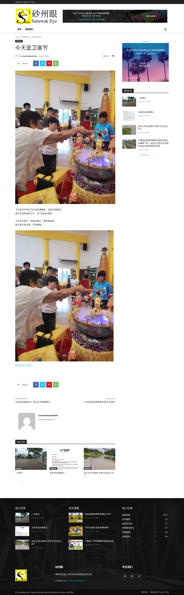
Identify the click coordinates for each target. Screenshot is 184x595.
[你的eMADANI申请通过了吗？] (76, 518)
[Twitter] (42, 63)
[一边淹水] (31, 459)
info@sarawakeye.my (76, 580)
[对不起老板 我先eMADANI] (76, 531)
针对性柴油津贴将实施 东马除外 (100, 402)
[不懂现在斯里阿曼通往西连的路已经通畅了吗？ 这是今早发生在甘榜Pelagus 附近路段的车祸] (129, 144)
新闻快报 (25, 37)
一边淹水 (19, 473)
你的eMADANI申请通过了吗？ (98, 514)
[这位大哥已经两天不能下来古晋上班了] (99, 459)
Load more (144, 155)
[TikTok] (139, 576)
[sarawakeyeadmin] (17, 56)
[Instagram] (132, 576)
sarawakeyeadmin (29, 56)
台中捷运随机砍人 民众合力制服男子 (32, 402)
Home (17, 37)
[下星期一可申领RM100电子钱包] (76, 545)
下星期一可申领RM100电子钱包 (99, 541)
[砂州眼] (38, 16)
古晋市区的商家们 (57, 473)
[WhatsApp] (56, 63)
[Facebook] (36, 63)
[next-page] (21, 482)
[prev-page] (17, 482)
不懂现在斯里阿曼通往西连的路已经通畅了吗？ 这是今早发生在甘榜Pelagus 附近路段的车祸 (153, 143)
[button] (165, 29)
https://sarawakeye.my (46, 419)
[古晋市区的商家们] (65, 459)
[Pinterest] (49, 63)
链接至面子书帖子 (23, 365)
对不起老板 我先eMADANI (96, 527)
